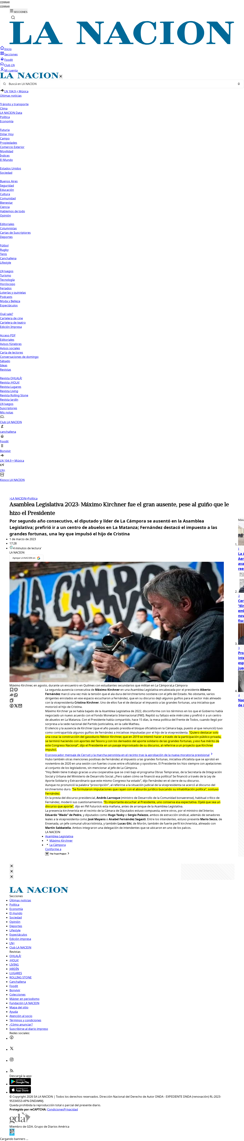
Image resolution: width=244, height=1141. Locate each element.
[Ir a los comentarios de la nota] (16, 690)
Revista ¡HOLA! (9, 382)
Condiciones (55, 1109)
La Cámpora (57, 845)
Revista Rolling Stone (14, 395)
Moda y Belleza (10, 301)
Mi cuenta (11, 70)
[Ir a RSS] (11, 1072)
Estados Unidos (10, 168)
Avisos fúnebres (11, 344)
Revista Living (9, 391)
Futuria (5, 130)
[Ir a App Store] (20, 1092)
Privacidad (71, 1109)
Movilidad (6, 151)
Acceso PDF (8, 335)
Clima (4, 108)
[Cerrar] (61, 76)
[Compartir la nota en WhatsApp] (16, 695)
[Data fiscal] (11, 1135)
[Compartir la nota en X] (16, 706)
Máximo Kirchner (61, 841)
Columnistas (8, 228)
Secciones (11, 54)
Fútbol (4, 245)
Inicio (8, 49)
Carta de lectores (11, 352)
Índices (5, 156)
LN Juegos (6, 271)
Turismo (5, 275)
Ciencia (5, 207)
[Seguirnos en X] (11, 1049)
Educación (7, 190)
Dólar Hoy (7, 134)
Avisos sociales (10, 348)
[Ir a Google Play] (20, 1084)
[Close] (11, 866)
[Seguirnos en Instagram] (11, 1061)
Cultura (5, 194)
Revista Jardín (9, 400)
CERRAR (5, 2)
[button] (122, 277)
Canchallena (8, 258)
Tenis (3, 254)
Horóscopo (7, 284)
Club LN (9, 65)
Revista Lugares (10, 387)
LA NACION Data (11, 113)
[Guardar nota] (11, 690)
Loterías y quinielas (13, 293)
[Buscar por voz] (238, 83)
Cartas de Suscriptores (15, 233)
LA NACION (17, 498)
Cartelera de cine (11, 318)
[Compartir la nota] (11, 695)
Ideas (3, 365)
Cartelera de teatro (13, 322)
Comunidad (8, 198)
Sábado (5, 361)
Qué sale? (6, 314)
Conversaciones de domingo (19, 357)
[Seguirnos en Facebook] (11, 1038)
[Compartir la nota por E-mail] (20, 706)
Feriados (6, 288)
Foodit (8, 60)
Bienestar (6, 203)
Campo (5, 138)
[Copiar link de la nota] (11, 700)
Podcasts (6, 297)
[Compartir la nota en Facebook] (11, 706)
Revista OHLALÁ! (11, 378)
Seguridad (7, 185)
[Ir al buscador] (13, 17)
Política (32, 498)
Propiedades (8, 143)
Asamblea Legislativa (59, 836)
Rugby (4, 250)
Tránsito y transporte (14, 104)
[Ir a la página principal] (122, 44)
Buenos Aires (9, 181)
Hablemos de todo (12, 211)
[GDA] (19, 1122)
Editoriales (7, 224)
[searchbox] (120, 84)
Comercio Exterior (12, 147)
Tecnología (7, 280)
